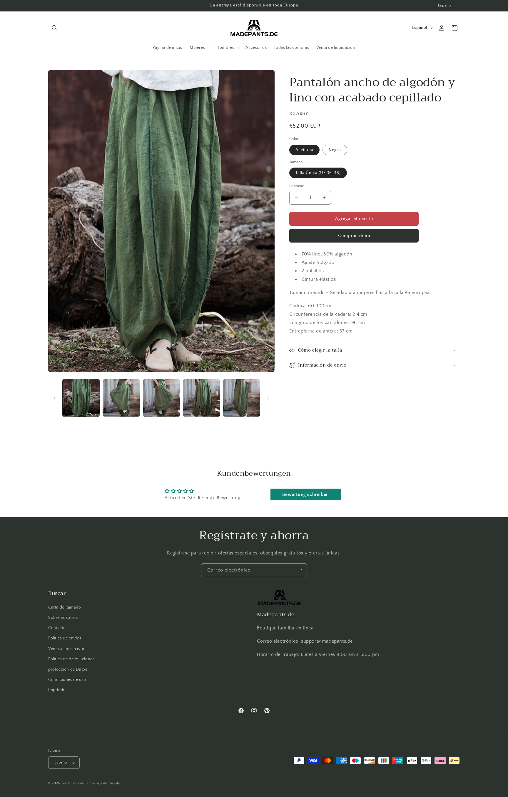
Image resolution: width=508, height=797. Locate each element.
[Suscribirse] (300, 570)
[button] (54, 27)
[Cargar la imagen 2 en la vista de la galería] (121, 397)
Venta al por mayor (66, 648)
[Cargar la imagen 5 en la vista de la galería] (241, 397)
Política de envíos (64, 638)
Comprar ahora (354, 235)
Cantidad (296, 186)
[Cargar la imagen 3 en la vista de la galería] (161, 397)
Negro (335, 150)
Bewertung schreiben (305, 494)
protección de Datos (67, 669)
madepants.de (73, 783)
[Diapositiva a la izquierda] (54, 398)
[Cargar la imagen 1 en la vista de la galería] (81, 397)
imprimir (56, 690)
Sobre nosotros (63, 617)
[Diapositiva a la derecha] (268, 398)
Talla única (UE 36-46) (318, 173)
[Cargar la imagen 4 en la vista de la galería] (201, 397)
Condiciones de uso (67, 679)
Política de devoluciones (71, 658)
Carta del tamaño (64, 607)
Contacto (57, 628)
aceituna (304, 150)
